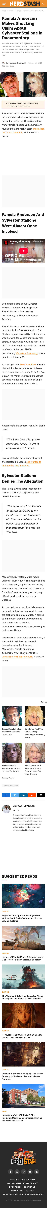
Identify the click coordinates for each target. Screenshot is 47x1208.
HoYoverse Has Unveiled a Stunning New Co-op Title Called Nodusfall (22, 1036)
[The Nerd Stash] (25, 3)
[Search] (43, 4)
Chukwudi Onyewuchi (17, 63)
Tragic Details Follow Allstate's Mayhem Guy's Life (12, 732)
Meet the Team (14, 1183)
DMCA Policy (15, 1187)
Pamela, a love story (26, 353)
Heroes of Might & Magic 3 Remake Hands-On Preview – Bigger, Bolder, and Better (23, 958)
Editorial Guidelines (13, 1194)
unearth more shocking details (17, 656)
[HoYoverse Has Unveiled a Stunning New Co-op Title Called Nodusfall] (23, 1015)
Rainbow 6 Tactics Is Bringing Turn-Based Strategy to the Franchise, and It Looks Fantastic (22, 1076)
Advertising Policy (34, 1194)
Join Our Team (28, 1180)
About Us (14, 1180)
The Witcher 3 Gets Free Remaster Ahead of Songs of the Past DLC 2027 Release (22, 997)
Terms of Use (17, 1191)
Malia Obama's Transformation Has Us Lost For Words (11, 768)
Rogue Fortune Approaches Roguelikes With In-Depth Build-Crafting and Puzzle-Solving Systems (22, 918)
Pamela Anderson (10, 786)
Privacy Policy (30, 1183)
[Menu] (4, 4)
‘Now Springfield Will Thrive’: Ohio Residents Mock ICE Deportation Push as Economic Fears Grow (22, 1118)
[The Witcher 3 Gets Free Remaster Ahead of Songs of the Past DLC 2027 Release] (23, 976)
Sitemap (30, 1191)
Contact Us (29, 1187)
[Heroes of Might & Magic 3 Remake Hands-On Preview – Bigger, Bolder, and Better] (23, 938)
